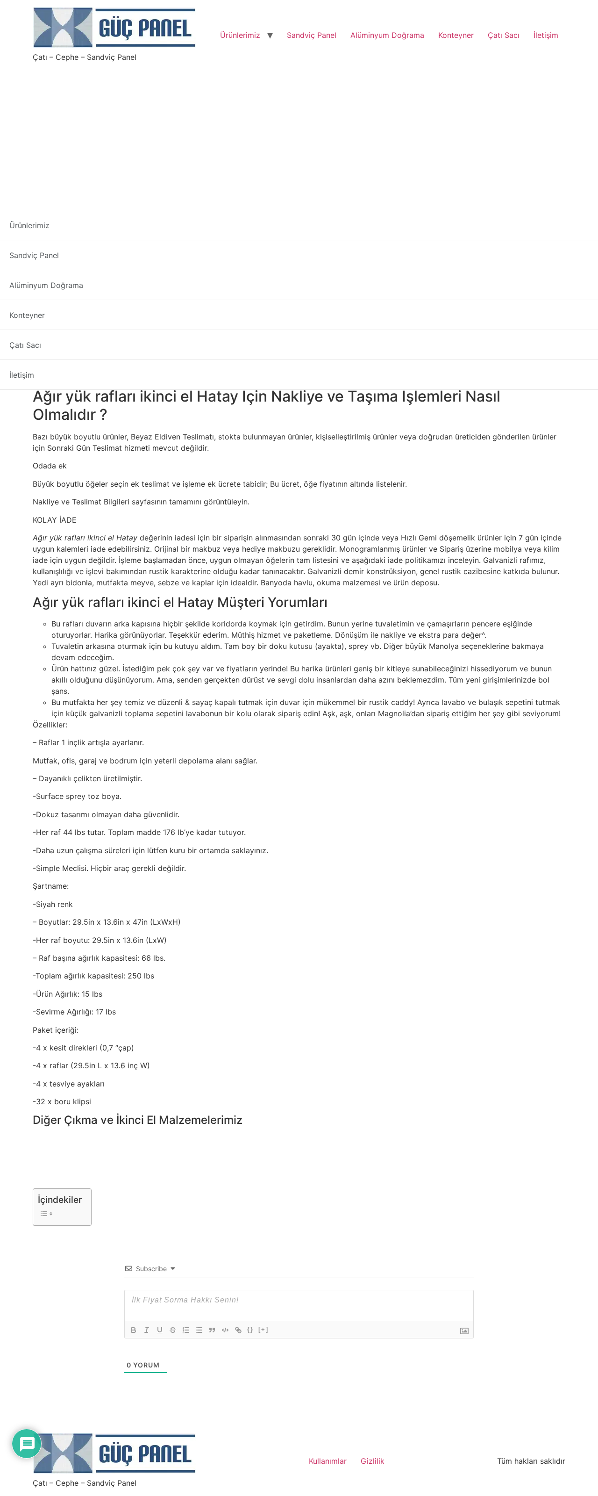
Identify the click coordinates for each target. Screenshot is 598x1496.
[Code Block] (225, 1330)
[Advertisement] (299, 132)
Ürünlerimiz (240, 35)
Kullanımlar (328, 1461)
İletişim (546, 35)
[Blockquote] (212, 1330)
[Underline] (159, 1330)
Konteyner (456, 35)
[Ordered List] (185, 1330)
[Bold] (133, 1330)
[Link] (238, 1330)
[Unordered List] (199, 1330)
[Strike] (172, 1330)
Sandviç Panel (311, 35)
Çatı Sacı (504, 35)
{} (250, 1329)
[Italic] (146, 1330)
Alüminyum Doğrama (387, 35)
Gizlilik (372, 1461)
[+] (263, 1329)
